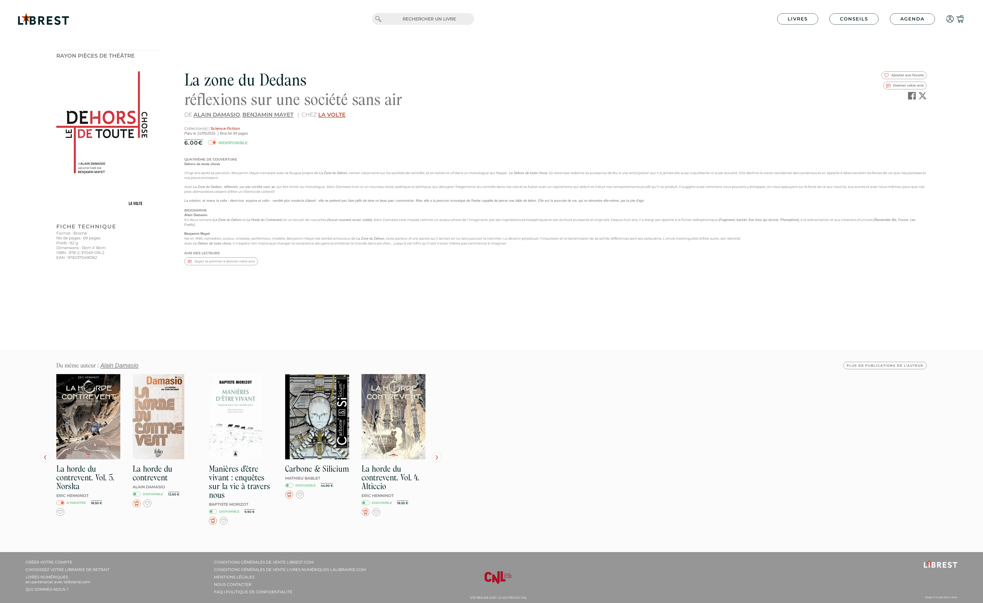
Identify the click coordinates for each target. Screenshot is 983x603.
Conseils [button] (854, 19)
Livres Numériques (58, 579)
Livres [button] (798, 19)
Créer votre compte (49, 562)
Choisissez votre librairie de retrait (68, 569)
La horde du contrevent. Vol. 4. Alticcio (390, 477)
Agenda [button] (912, 19)
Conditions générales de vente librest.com (264, 562)
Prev (45, 457)
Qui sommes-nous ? (47, 589)
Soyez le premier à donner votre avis (224, 261)
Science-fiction (225, 128)
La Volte (332, 114)
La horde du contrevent (152, 473)
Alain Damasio (217, 114)
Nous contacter (232, 584)
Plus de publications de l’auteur (885, 365)
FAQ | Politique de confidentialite (253, 591)
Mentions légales (234, 577)
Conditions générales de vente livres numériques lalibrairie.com (290, 569)
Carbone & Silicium (317, 468)
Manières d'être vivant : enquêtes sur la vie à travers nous (239, 482)
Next (437, 457)
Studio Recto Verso (946, 597)
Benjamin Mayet (268, 114)
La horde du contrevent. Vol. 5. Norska (85, 477)
